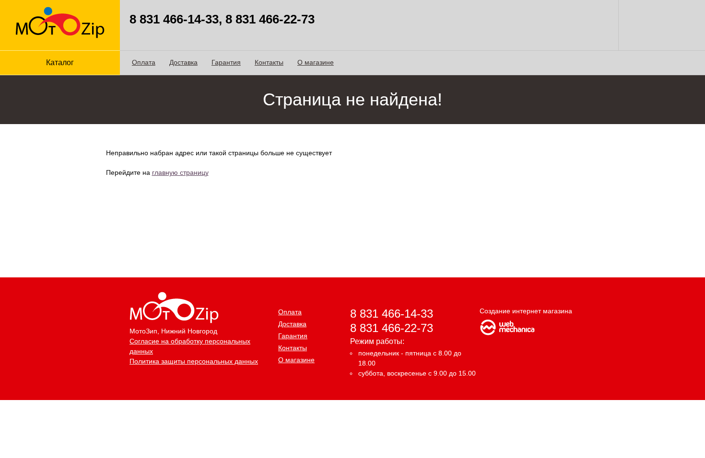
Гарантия (226, 62)
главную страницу (180, 172)
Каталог (60, 62)
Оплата (143, 62)
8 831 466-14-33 (391, 313)
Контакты (269, 62)
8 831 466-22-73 (391, 327)
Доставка (183, 62)
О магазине (315, 62)
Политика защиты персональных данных (193, 361)
